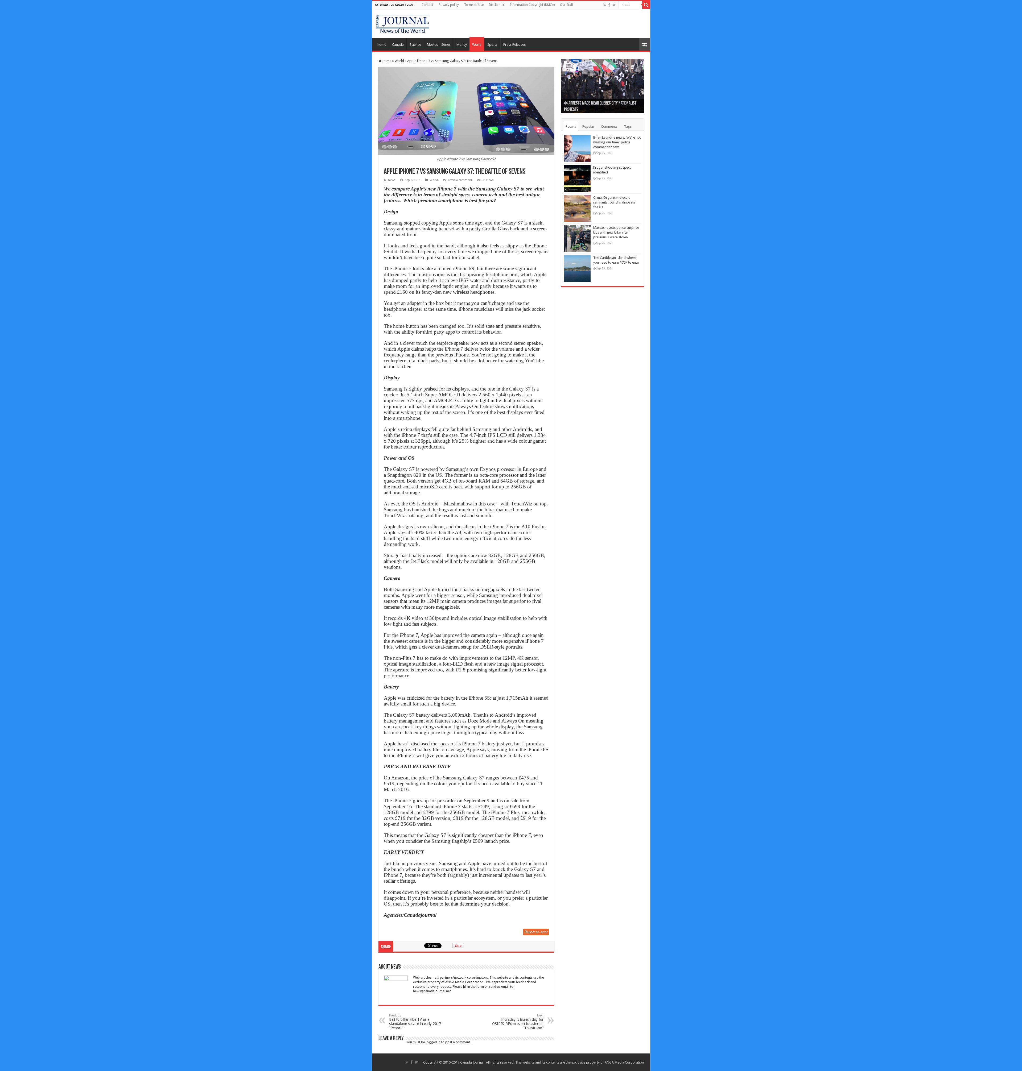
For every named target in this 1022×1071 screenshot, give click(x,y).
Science (415, 45)
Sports (492, 45)
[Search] (646, 5)
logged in (433, 1042)
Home (387, 61)
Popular (588, 126)
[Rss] (605, 5)
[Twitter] (614, 5)
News (391, 180)
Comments (609, 126)
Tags (628, 126)
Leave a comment (460, 180)
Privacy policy (449, 5)
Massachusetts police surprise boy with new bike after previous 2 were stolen (616, 232)
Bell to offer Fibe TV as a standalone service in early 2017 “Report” (415, 1022)
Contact (427, 5)
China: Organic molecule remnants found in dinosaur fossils (614, 202)
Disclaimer (496, 5)
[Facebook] (609, 5)
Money (461, 45)
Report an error (536, 932)
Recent (571, 126)
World (476, 45)
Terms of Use (474, 5)
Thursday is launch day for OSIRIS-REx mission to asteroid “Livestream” (517, 1022)
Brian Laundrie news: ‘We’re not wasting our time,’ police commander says (617, 142)
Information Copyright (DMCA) (532, 5)
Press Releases (514, 45)
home (381, 45)
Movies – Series (439, 45)
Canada (398, 45)
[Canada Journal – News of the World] (402, 22)
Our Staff (566, 5)
